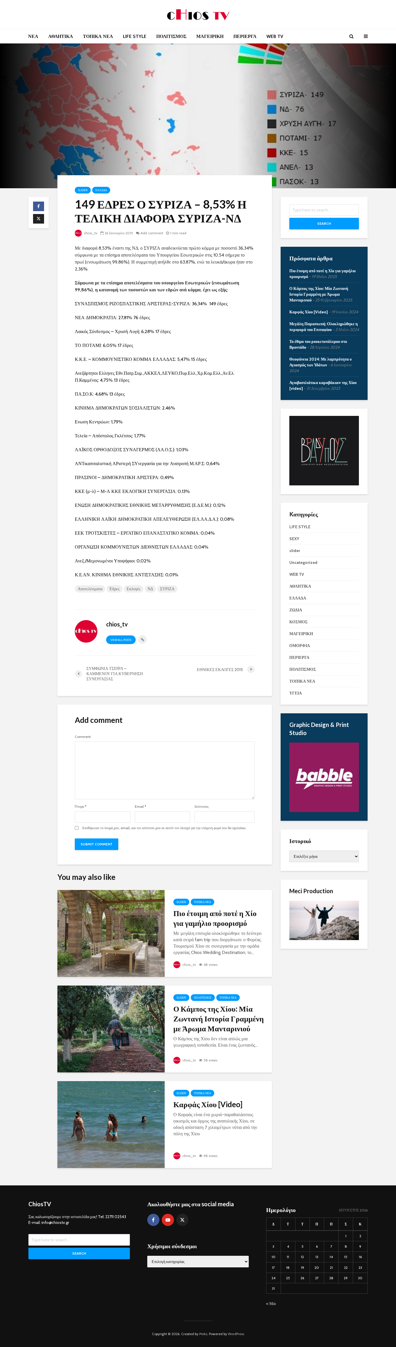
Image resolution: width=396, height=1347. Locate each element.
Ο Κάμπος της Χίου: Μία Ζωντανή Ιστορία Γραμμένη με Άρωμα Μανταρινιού (218, 1018)
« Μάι (271, 1303)
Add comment (152, 233)
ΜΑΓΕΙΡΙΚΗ (210, 36)
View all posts (120, 640)
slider (83, 190)
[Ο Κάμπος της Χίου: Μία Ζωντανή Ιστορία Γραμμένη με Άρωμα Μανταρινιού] (111, 1028)
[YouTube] (168, 1220)
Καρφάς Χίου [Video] (207, 1104)
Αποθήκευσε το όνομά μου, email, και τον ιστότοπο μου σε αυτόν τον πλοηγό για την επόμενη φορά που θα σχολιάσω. (164, 828)
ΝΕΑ (33, 36)
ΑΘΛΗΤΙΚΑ (60, 36)
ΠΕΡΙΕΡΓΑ (245, 36)
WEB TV (274, 36)
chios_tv (90, 233)
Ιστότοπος (202, 806)
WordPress (236, 1334)
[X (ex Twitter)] (182, 1220)
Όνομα (80, 806)
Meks (203, 1334)
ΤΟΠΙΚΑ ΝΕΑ (98, 36)
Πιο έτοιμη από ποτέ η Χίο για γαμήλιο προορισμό (215, 918)
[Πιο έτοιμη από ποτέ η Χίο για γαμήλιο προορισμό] (111, 933)
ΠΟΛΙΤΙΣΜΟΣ (171, 36)
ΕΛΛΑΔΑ (101, 190)
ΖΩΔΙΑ (295, 610)
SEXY (294, 538)
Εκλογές (134, 588)
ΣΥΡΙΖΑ (167, 588)
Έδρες (114, 588)
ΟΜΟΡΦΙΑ (299, 645)
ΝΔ (150, 588)
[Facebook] (153, 1220)
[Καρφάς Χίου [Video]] (111, 1124)
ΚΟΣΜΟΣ (298, 621)
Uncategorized (303, 562)
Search (324, 223)
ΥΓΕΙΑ (295, 693)
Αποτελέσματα (90, 588)
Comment (83, 737)
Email (140, 806)
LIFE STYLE (134, 36)
